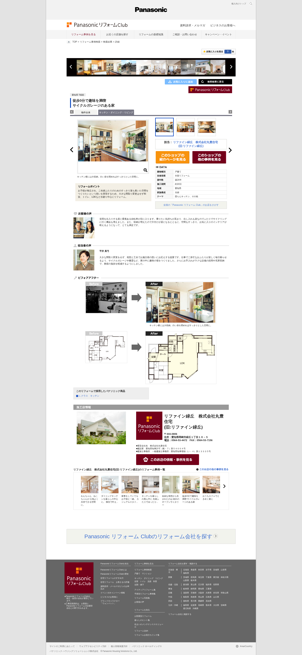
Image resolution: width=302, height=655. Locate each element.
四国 (170, 601)
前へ (71, 67)
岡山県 (201, 597)
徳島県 (186, 601)
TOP (74, 42)
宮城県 (216, 570)
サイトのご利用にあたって (62, 646)
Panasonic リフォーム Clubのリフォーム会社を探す (148, 536)
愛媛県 (201, 601)
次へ (231, 67)
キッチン (138, 578)
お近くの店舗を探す (117, 34)
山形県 (223, 570)
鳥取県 (186, 597)
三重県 (208, 589)
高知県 (208, 601)
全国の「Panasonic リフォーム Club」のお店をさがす (191, 205)
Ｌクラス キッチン (89, 396)
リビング (159, 578)
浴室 (136, 581)
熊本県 (208, 605)
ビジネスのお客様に (109, 597)
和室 (155, 581)
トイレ (143, 581)
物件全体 (85, 112)
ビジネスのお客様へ (222, 25)
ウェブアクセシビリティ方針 (92, 646)
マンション (147, 573)
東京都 (216, 577)
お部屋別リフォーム (143, 616)
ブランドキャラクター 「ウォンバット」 (110, 602)
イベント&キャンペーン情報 (112, 593)
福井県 (208, 584)
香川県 (193, 601)
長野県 (216, 584)
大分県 (216, 605)
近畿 (170, 593)
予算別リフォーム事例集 (145, 594)
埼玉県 (201, 577)
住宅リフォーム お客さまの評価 (114, 582)
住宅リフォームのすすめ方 (112, 578)
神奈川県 (224, 577)
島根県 (193, 597)
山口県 (216, 597)
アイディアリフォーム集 (145, 590)
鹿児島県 (187, 608)
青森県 (193, 570)
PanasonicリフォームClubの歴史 (114, 574)
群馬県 (193, 577)
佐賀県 (193, 605)
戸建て (137, 573)
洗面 (149, 581)
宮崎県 (223, 605)
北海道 (186, 570)
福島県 (186, 573)
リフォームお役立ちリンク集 (146, 635)
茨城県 (186, 577)
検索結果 (107, 42)
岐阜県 (186, 589)
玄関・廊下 (139, 585)
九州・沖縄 (173, 605)
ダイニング (148, 578)
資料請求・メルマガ (192, 25)
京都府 (193, 593)
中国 (170, 597)
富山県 (193, 584)
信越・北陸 (173, 584)
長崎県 (201, 605)
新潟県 (186, 584)
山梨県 (186, 580)
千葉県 (208, 577)
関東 (170, 577)
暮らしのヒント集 (142, 620)
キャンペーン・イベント (218, 34)
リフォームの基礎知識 (151, 34)
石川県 (201, 584)
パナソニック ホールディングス (147, 646)
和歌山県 (224, 593)
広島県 (208, 597)
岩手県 (208, 570)
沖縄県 (195, 608)
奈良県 (216, 593)
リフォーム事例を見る (83, 34)
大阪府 (201, 593)
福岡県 (186, 605)
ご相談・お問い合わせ (184, 34)
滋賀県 (186, 593)
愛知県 (201, 589)
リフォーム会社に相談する (179, 614)
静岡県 (193, 589)
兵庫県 (208, 593)
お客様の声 (139, 602)
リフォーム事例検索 (90, 42)
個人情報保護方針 (119, 646)
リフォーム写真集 (142, 598)
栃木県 (193, 580)
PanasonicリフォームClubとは (113, 570)
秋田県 (201, 570)
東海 (170, 589)
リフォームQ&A (141, 631)
